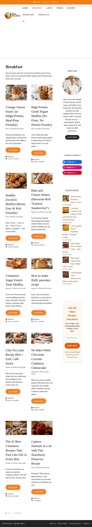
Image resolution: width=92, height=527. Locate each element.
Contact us (43, 15)
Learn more (13, 150)
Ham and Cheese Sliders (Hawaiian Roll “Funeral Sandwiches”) (41, 199)
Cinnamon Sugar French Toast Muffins (14, 280)
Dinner (60, 8)
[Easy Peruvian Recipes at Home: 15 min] (66, 198)
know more (72, 137)
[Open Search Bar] (23, 21)
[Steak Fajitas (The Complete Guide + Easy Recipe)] (66, 245)
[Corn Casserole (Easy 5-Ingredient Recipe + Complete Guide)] (66, 228)
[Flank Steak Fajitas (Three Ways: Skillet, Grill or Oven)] (66, 260)
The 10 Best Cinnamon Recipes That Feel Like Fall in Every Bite (16, 450)
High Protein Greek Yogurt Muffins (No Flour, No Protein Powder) (41, 115)
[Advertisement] (46, 41)
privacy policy (74, 354)
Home (25, 8)
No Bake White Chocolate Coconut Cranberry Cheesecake (41, 358)
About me (52, 523)
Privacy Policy (62, 523)
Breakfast (37, 8)
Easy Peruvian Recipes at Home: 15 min (76, 199)
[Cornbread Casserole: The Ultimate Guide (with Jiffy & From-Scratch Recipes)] (66, 210)
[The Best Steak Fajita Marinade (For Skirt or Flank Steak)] (66, 274)
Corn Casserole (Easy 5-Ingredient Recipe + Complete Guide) (72, 231)
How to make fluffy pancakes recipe (41, 280)
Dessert (71, 8)
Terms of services (75, 523)
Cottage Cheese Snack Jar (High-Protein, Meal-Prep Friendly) (15, 115)
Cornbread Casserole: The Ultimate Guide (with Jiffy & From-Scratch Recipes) (72, 214)
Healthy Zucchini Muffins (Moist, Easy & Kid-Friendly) (16, 204)
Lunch (49, 8)
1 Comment (37, 500)
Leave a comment (13, 159)
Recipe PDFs (28, 15)
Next (19, 513)
